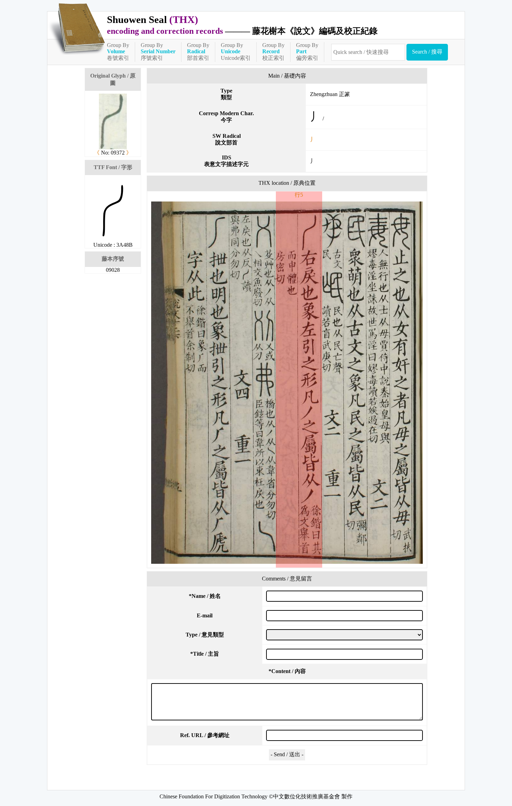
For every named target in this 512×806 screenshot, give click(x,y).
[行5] (287, 383)
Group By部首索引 (198, 51)
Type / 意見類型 (205, 635)
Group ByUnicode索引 (236, 51)
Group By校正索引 (273, 51)
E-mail (204, 615)
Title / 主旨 (204, 654)
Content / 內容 (287, 671)
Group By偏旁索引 (307, 51)
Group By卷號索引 (118, 51)
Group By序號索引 (158, 51)
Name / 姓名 (205, 596)
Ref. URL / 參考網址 (205, 735)
